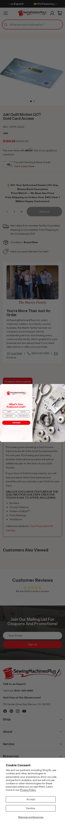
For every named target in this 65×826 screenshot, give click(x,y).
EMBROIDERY (9, 415)
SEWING (9, 411)
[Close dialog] (63, 386)
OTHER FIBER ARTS (23, 415)
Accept (30, 799)
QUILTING (23, 411)
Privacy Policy (28, 790)
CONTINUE (16, 423)
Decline (30, 808)
